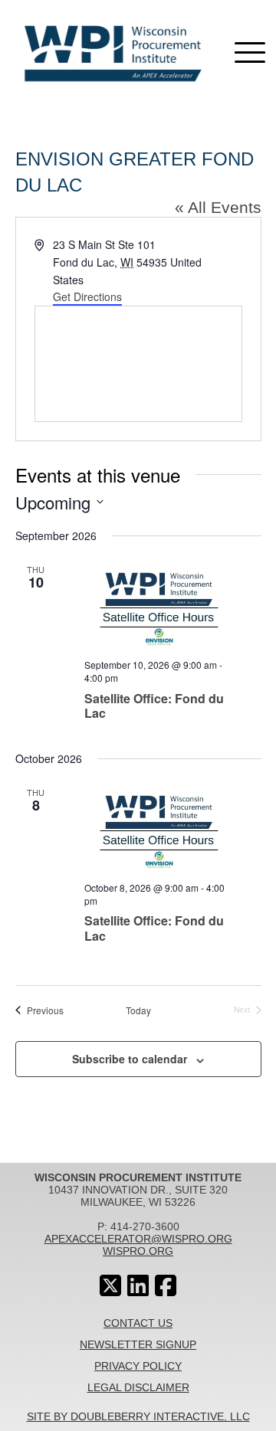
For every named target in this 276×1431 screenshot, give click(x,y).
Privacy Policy (138, 1366)
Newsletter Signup (138, 1344)
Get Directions (87, 296)
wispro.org (138, 1251)
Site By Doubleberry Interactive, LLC (138, 1416)
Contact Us (138, 1323)
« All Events (218, 207)
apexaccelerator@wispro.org (138, 1239)
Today (138, 1010)
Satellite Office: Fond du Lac (154, 705)
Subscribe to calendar (129, 1058)
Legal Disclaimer (138, 1387)
